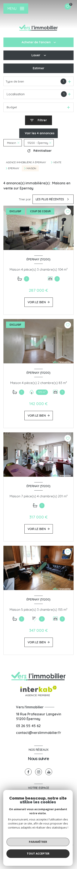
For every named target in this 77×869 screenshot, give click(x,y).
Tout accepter (38, 853)
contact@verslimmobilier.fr (38, 732)
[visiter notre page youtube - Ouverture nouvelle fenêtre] (48, 771)
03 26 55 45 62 (28, 725)
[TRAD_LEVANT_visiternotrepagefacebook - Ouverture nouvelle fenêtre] (28, 771)
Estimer (38, 68)
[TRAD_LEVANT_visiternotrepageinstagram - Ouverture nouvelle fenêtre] (38, 771)
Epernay (13, 168)
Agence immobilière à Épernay (26, 162)
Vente (57, 162)
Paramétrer (38, 842)
